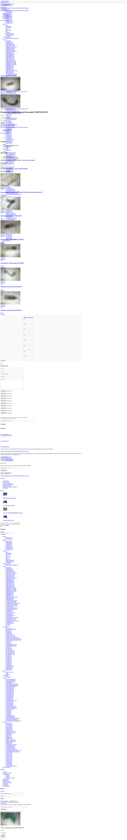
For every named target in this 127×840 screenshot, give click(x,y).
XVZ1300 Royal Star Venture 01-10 (13, 750)
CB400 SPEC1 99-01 (10, 572)
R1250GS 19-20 (9, 548)
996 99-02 (8, 559)
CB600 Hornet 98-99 (10, 576)
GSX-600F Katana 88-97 (11, 686)
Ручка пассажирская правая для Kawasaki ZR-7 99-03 (13, 108)
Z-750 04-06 (8, 116)
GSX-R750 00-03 (9, 701)
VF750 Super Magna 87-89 (11, 607)
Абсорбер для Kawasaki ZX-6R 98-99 (11, 215)
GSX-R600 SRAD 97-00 (11, 700)
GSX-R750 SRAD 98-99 (11, 707)
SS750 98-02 (8, 562)
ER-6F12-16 (8, 630)
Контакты (5, 488)
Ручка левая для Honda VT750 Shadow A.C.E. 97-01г (12, 91)
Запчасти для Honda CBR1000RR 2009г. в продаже (13, 512)
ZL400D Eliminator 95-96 (11, 118)
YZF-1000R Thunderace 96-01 (12, 751)
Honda (4, 566)
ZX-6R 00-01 (9, 128)
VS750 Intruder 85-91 (10, 190)
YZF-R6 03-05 (9, 234)
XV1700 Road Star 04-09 (11, 218)
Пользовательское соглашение (10, 486)
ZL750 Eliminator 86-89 (11, 119)
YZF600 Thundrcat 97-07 (11, 766)
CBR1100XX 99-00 (10, 586)
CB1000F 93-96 (9, 568)
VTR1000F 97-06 (9, 622)
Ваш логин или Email (6, 793)
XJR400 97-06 (9, 216)
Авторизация (6, 786)
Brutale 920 (8, 150)
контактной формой (20, 168)
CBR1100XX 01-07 (10, 584)
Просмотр (3, 187)
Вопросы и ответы (7, 485)
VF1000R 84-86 (9, 606)
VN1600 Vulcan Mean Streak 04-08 (13, 640)
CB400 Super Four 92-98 (11, 573)
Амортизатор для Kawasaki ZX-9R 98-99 (12, 263)
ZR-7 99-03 (8, 120)
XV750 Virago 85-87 (10, 748)
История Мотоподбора (8, 484)
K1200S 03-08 (9, 543)
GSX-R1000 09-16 (10, 692)
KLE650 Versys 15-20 (10, 109)
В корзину (3, 122)
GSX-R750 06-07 (9, 704)
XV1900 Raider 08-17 (10, 219)
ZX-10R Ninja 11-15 (10, 126)
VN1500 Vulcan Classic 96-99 (12, 637)
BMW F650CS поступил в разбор (9, 498)
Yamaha (5, 195)
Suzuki (4, 151)
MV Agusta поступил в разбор (9, 505)
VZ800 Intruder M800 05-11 (12, 193)
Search (2, 769)
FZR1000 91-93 (9, 730)
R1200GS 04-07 (9, 547)
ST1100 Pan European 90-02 (12, 605)
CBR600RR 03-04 (10, 592)
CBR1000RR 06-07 (10, 581)
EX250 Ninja (8, 631)
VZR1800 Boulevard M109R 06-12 (13, 194)
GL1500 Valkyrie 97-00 (11, 601)
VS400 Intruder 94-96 (10, 189)
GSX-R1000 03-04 (10, 162)
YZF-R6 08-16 (9, 237)
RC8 (7, 673)
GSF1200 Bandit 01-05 (11, 152)
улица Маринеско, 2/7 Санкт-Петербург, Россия (6, 435)
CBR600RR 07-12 (10, 594)
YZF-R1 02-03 (9, 754)
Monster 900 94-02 (10, 561)
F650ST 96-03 (9, 15)
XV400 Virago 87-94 (10, 220)
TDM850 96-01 (9, 210)
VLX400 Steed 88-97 (10, 615)
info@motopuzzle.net (5, 2)
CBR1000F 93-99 (9, 579)
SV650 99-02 (9, 712)
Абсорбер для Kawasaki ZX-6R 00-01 (11, 310)
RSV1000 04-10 (9, 12)
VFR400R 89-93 (9, 610)
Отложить (3, 123)
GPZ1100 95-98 (9, 634)
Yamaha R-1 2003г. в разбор (8, 520)
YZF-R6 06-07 (9, 235)
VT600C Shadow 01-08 (11, 93)
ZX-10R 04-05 (9, 121)
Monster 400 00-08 (10, 560)
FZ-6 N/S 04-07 (9, 726)
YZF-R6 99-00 (9, 238)
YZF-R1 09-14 (9, 757)
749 (6, 555)
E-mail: (2, 806)
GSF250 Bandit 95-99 (10, 153)
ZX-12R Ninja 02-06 (10, 654)
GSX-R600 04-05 (9, 170)
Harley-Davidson (6, 563)
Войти (2, 798)
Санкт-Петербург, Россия (6, 457)
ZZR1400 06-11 (9, 141)
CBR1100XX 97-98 (10, 585)
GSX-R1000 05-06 (10, 163)
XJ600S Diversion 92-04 (11, 214)
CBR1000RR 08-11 (10, 582)
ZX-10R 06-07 (9, 122)
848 (6, 557)
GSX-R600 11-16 (9, 172)
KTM (4, 144)
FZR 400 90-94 (9, 727)
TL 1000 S (8, 187)
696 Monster (8, 554)
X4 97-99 (8, 625)
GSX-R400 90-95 (9, 168)
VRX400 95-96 (9, 616)
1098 (7, 552)
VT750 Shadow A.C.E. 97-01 (12, 94)
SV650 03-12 (9, 711)
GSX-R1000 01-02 (10, 160)
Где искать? (3, 7)
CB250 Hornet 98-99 (10, 571)
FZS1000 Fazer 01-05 (10, 732)
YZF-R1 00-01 (9, 752)
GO (1, 363)
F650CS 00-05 (9, 14)
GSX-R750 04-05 (9, 703)
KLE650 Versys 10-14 (10, 635)
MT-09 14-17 (8, 736)
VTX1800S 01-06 (9, 623)
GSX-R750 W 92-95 (10, 708)
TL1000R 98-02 (9, 188)
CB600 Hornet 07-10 (10, 575)
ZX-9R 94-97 (9, 137)
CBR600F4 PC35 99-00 (11, 590)
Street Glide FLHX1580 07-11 (12, 565)
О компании (6, 480)
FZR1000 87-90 (9, 729)
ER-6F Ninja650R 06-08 (11, 629)
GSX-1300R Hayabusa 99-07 (12, 158)
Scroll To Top (3, 803)
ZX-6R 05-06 (9, 657)
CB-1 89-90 (8, 567)
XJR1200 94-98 (9, 742)
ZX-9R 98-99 (9, 138)
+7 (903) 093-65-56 (5, 441)
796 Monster (8, 556)
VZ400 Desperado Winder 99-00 (13, 718)
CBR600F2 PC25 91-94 (11, 587)
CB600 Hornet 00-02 (10, 574)
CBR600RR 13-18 (10, 596)
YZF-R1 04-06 (9, 755)
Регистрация (16, 802)
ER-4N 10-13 (9, 628)
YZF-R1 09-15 (9, 758)
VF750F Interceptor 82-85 (11, 609)
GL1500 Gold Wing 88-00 (11, 74)
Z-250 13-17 (8, 115)
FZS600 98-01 (9, 733)
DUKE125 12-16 (9, 672)
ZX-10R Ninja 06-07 (10, 124)
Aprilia (4, 9)
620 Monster (8, 553)
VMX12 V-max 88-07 (10, 213)
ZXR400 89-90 (9, 140)
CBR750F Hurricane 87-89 (11, 597)
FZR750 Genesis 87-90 (11, 731)
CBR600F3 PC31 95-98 (11, 588)
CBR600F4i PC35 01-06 (11, 591)
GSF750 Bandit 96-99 (10, 155)
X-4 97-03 (8, 624)
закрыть (2, 531)
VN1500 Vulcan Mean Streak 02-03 (13, 638)
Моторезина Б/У (7, 240)
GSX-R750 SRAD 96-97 (11, 706)
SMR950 (8, 147)
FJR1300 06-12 (9, 724)
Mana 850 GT (9, 11)
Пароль (3, 796)
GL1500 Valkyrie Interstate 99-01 (13, 76)
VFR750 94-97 (9, 611)
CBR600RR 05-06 (10, 593)
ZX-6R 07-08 (9, 132)
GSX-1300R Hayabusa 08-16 (12, 683)
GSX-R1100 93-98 (10, 166)
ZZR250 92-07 (9, 143)
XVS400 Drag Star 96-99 (11, 749)
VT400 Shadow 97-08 (10, 618)
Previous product (4, 76)
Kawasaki (7, 75)
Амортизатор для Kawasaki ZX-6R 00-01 (12, 239)
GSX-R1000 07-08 (10, 691)
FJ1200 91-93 (9, 196)
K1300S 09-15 (9, 546)
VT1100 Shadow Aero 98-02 (12, 617)
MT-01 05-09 (8, 735)
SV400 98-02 (9, 710)
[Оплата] (1, 526)
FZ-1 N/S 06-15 (9, 725)
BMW (4, 540)
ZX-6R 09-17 (9, 660)
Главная (2, 75)
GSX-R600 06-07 (9, 698)
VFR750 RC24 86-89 (10, 612)
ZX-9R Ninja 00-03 (10, 139)
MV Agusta (5, 149)
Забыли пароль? (4, 801)
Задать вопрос (6, 130)
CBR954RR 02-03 (10, 599)
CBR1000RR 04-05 (10, 580)
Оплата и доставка (7, 129)
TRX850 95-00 (9, 212)
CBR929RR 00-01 (10, 598)
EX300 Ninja (8, 632)
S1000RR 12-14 (9, 549)
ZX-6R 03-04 (9, 656)
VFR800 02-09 (9, 613)
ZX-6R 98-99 (9, 135)
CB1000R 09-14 (9, 569)
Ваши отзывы (6, 482)
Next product (3, 94)
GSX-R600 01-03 (9, 695)
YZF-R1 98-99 (9, 760)
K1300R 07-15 (9, 544)
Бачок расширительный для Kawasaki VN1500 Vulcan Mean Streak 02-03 (21, 192)
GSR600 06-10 (9, 682)
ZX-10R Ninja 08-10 (10, 651)
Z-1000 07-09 (9, 114)
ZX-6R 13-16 (9, 134)
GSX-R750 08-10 (9, 705)
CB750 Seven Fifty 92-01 (11, 578)
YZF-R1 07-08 (9, 756)
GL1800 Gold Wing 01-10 (11, 604)
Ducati (4, 550)
